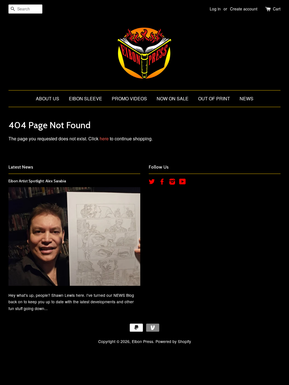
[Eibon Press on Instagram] (172, 182)
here (104, 138)
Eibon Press (142, 341)
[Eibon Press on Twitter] (152, 182)
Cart (277, 9)
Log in (215, 9)
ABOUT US (47, 98)
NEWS (246, 98)
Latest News (20, 167)
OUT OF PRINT (214, 98)
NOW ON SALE (173, 98)
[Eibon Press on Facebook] (162, 182)
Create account (243, 9)
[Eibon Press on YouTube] (182, 182)
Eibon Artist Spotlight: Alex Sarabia (37, 181)
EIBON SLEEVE (85, 98)
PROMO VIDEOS (129, 98)
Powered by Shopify (173, 341)
